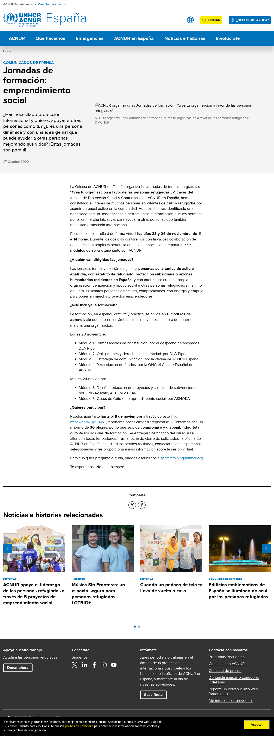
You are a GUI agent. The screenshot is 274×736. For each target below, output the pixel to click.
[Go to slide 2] (140, 628)
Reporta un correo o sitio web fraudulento (233, 691)
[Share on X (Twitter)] (132, 505)
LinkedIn (84, 665)
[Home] (33, 20)
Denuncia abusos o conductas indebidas (234, 680)
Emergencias (89, 38)
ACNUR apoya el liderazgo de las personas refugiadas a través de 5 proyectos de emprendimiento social (33, 593)
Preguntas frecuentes (226, 656)
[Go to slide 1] (136, 628)
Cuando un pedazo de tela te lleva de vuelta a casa (171, 587)
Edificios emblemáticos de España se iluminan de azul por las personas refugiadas (238, 590)
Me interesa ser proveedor (231, 700)
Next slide (266, 548)
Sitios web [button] (190, 19)
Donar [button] (214, 20)
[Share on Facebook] (142, 505)
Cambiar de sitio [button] (49, 4)
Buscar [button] (176, 19)
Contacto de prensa (225, 670)
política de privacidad (79, 726)
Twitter (74, 665)
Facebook (94, 665)
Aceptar (257, 724)
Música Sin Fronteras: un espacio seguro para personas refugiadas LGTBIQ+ (98, 593)
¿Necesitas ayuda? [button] (252, 20)
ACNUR (17, 38)
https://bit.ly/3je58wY (87, 422)
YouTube (114, 665)
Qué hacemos (50, 38)
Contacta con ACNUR (227, 663)
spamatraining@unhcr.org (182, 458)
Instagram (104, 665)
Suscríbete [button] (153, 694)
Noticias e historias (184, 38)
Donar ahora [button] (17, 667)
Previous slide (7, 548)
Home (7, 51)
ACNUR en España (134, 38)
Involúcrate (228, 38)
